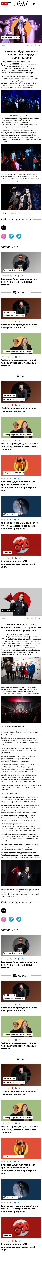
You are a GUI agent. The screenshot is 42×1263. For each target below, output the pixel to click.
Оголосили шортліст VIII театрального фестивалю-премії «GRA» (18, 564)
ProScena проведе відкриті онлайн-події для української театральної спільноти (19, 363)
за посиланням (20, 213)
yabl (3, 45)
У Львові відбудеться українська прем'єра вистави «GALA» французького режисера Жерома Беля (18, 486)
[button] (9, 3)
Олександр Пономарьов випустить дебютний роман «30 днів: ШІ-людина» (19, 282)
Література (5, 275)
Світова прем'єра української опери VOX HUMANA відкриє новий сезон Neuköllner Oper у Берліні (20, 525)
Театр (3, 478)
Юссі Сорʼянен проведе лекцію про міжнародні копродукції (19, 326)
